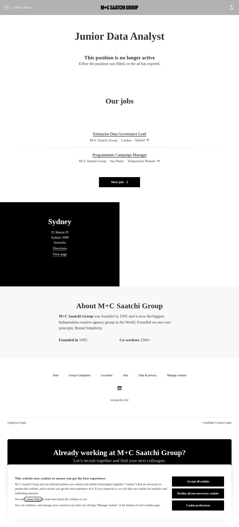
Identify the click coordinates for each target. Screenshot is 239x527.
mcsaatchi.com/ (120, 400)
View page (60, 254)
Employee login (16, 422)
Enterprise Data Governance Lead (119, 134)
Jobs (125, 375)
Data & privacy (148, 375)
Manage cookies (176, 375)
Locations (106, 375)
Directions (60, 248)
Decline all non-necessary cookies (198, 493)
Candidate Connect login (217, 422)
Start (55, 375)
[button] (231, 7)
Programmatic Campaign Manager (119, 155)
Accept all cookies (198, 481)
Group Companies (79, 375)
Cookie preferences (198, 505)
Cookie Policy (33, 499)
